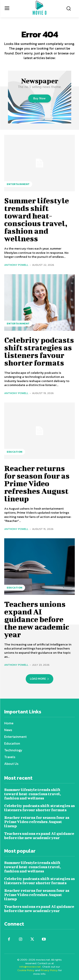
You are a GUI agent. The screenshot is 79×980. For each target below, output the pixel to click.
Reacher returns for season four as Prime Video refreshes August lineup (37, 483)
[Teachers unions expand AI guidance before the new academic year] (39, 566)
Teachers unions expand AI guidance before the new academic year (36, 619)
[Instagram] (20, 939)
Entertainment (18, 184)
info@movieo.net (30, 967)
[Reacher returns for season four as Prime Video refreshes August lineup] (39, 430)
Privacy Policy (49, 970)
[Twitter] (32, 939)
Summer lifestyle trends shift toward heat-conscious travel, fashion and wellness (36, 219)
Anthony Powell (16, 265)
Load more (38, 678)
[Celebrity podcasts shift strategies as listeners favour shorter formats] (39, 302)
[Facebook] (9, 939)
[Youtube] (43, 939)
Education (15, 452)
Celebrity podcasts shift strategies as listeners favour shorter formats (39, 351)
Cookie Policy (26, 970)
